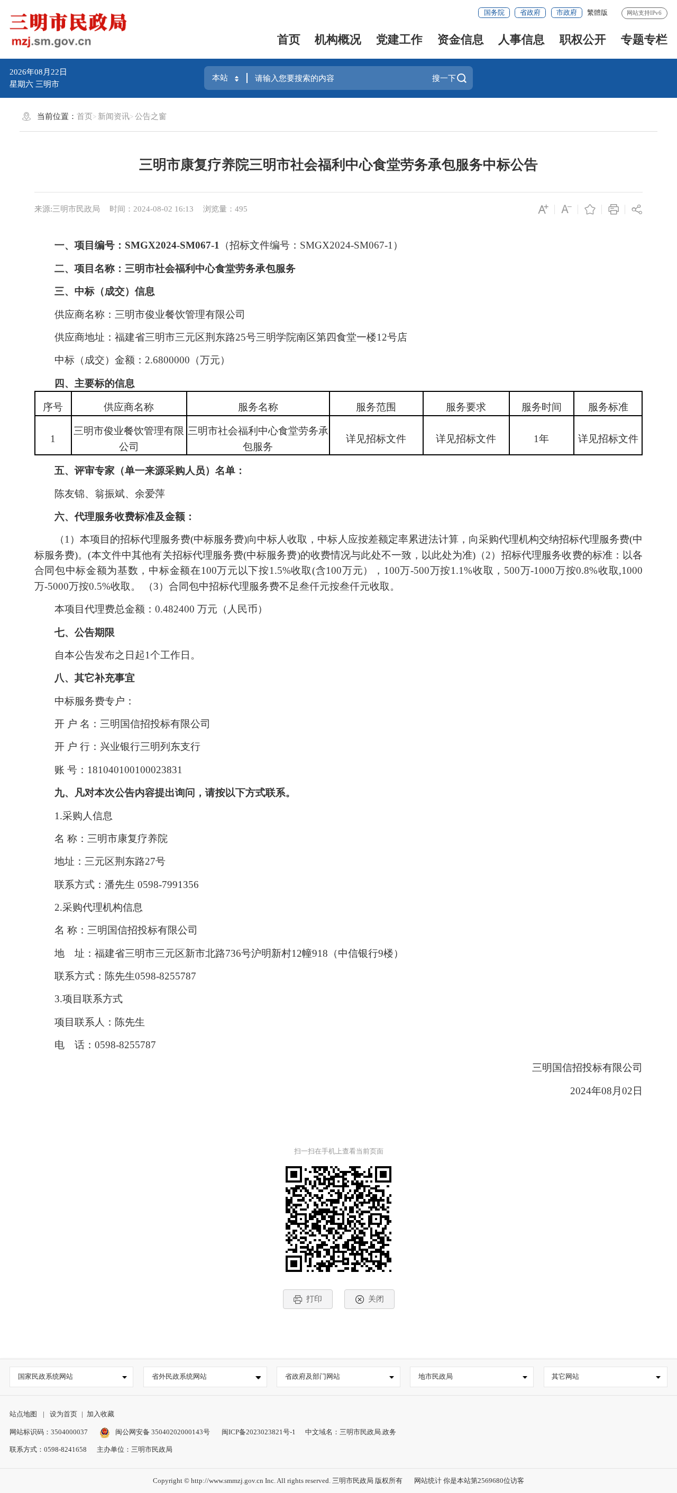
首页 (288, 39)
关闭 (376, 1299)
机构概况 (338, 39)
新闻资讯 (114, 116)
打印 (314, 1299)
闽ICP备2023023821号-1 (259, 1432)
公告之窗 (151, 116)
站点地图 (23, 1414)
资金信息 (460, 39)
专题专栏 (644, 39)
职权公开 (583, 39)
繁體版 (597, 12)
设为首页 (63, 1414)
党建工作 (399, 39)
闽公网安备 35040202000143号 (162, 1432)
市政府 (566, 12)
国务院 (494, 12)
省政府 (530, 12)
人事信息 (521, 39)
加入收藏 (100, 1414)
